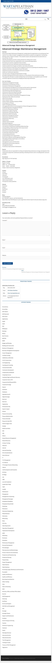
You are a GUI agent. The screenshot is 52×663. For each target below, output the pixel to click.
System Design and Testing (8, 620)
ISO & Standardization (7, 452)
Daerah (4, 387)
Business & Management (7, 348)
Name (4, 239)
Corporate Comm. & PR (7, 379)
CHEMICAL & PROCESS (7, 357)
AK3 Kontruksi (5, 314)
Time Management (6, 640)
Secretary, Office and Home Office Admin (11, 591)
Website (4, 255)
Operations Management (8, 528)
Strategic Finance (6, 613)
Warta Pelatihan (5, 658)
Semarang (4, 598)
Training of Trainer (6, 642)
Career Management (7, 353)
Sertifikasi (4, 601)
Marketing (4, 506)
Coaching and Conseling (7, 365)
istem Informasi (5, 455)
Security (4, 594)
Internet (4, 448)
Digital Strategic (6, 396)
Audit (3, 323)
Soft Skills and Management (8, 606)
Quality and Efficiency (7, 574)
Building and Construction (8, 345)
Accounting (4, 309)
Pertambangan (5, 547)
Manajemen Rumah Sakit (7, 503)
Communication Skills (7, 367)
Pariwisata (4, 538)
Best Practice (5, 336)
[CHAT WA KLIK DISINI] (36, 10)
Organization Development (8, 530)
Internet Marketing (6, 450)
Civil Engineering (6, 362)
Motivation (4, 516)
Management (5, 494)
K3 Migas (4, 474)
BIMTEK (4, 338)
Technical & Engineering (7, 625)
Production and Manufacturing (9, 555)
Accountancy (5, 306)
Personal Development (7, 545)
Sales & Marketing (6, 586)
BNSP (3, 340)
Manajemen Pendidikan (7, 501)
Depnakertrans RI (6, 394)
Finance (4, 411)
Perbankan (4, 540)
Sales (3, 584)
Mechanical (4, 508)
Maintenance (5, 491)
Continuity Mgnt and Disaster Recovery (11, 377)
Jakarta (4, 467)
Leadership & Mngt (6, 484)
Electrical (4, 399)
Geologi (4, 426)
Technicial (4, 628)
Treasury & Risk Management (9, 645)
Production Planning (6, 557)
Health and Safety (6, 428)
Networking (5, 518)
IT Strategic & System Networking (10, 464)
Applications (5, 318)
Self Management (6, 596)
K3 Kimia (4, 472)
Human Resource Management (9, 438)
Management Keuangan (7, 499)
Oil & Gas (4, 523)
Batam (3, 333)
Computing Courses (6, 374)
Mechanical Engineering (7, 511)
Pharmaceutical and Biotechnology (10, 550)
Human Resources (6, 440)
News (3, 520)
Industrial (4, 445)
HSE (3, 433)
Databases (4, 389)
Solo (3, 608)
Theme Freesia (17, 658)
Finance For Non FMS (7, 421)
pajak (3, 533)
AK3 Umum (4, 316)
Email (3, 247)
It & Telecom (5, 462)
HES (3, 430)
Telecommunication (6, 637)
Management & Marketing (8, 496)
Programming (5, 559)
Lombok (4, 489)
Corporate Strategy (6, 384)
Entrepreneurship (6, 406)
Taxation (4, 623)
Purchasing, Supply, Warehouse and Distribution (12, 569)
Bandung (4, 331)
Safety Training (5, 581)
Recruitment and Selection (8, 579)
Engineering (5, 404)
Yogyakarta (4, 647)
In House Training (6, 443)
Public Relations (5, 567)
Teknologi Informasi (6, 632)
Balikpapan (4, 328)
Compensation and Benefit (8, 372)
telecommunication (6, 635)
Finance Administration (7, 416)
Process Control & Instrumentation (10, 552)
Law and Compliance (6, 482)
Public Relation (5, 564)
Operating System (6, 525)
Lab (3, 477)
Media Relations (6, 513)
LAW (3, 479)
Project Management (7, 562)
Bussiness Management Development (10, 350)
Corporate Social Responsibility (9, 382)
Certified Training (6, 355)
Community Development (8, 370)
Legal (3, 486)
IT (2, 457)
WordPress (22, 658)
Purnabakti (4, 572)
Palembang (4, 535)
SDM (3, 589)
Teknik (3, 630)
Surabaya (4, 618)
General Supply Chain (7, 423)
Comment (4, 220)
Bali (3, 326)
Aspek (3, 321)
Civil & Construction (6, 360)
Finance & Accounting (7, 413)
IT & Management (6, 460)
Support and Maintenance (8, 615)
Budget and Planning (6, 343)
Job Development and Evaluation (9, 469)
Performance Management (8, 542)
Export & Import (6, 409)
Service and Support (6, 603)
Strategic (4, 611)
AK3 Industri (5, 311)
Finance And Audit (6, 418)
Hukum (3, 435)
